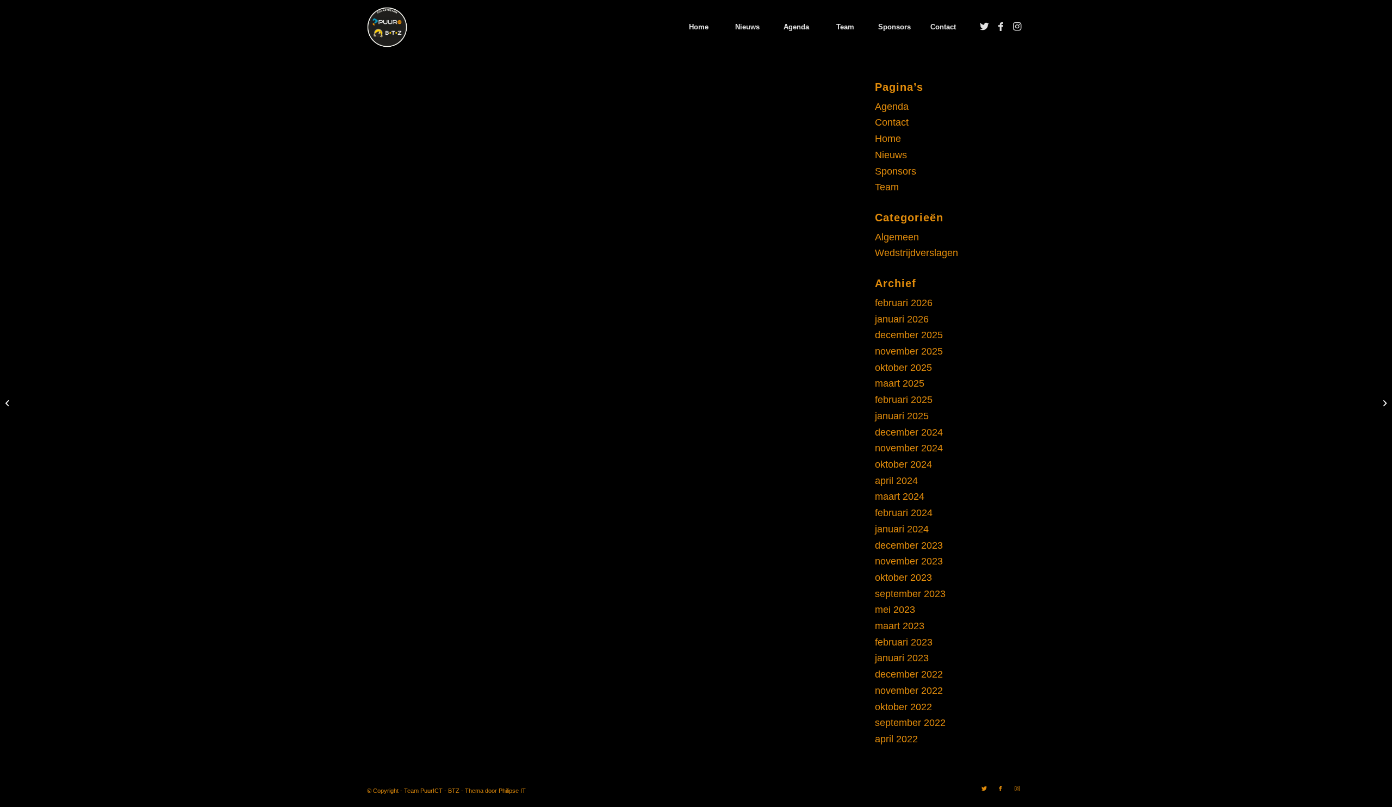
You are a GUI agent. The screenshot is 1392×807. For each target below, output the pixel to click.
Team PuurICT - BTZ (431, 790)
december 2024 (909, 432)
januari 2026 (902, 319)
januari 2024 (902, 529)
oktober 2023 (903, 577)
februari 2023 (904, 642)
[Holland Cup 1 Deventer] (8, 403)
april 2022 (896, 739)
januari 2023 (902, 658)
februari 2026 (904, 302)
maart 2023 (899, 625)
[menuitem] (698, 27)
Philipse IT (512, 790)
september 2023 (910, 593)
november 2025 (909, 351)
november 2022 (909, 690)
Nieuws (891, 155)
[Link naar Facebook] (1000, 26)
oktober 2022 (903, 707)
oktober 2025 (903, 367)
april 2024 (896, 480)
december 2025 (909, 335)
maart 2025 (899, 383)
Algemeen (897, 237)
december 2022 (909, 674)
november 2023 (909, 561)
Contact (892, 122)
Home (888, 138)
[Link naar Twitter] (984, 26)
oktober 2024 (903, 464)
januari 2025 (902, 416)
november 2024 (909, 448)
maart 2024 (899, 496)
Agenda (892, 106)
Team (887, 187)
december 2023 (909, 545)
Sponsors (895, 171)
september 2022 (910, 722)
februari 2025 (904, 399)
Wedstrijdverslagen (916, 252)
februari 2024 (904, 512)
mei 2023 (895, 609)
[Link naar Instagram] (1017, 26)
